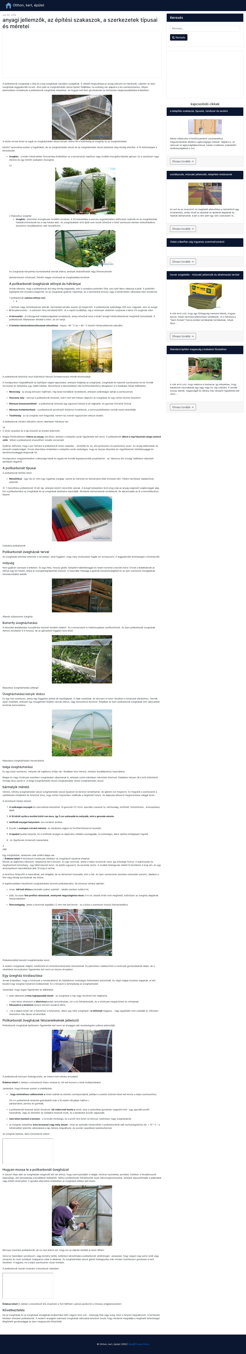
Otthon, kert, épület (28, 5)
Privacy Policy (142, 1344)
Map (131, 1344)
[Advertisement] (82, 54)
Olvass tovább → (183, 161)
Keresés (180, 37)
